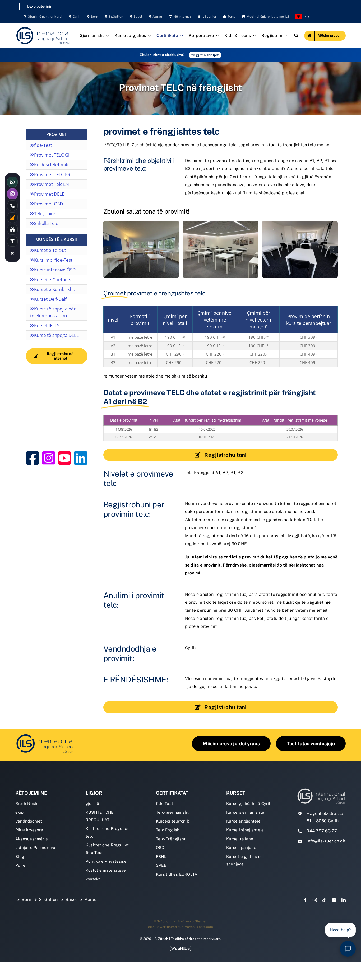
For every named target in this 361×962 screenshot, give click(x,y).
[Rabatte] (12, 229)
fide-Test (43, 145)
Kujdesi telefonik (51, 165)
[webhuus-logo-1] (180, 947)
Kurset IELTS (46, 325)
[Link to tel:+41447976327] (12, 205)
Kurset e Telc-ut (50, 250)
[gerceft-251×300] (56, 373)
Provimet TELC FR (52, 174)
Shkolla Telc (46, 223)
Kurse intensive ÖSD (55, 270)
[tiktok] (324, 900)
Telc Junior (44, 213)
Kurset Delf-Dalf (50, 299)
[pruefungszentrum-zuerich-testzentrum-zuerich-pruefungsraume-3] (141, 249)
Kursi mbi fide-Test (53, 260)
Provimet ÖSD (48, 204)
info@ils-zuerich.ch (326, 840)
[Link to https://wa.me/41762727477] (12, 182)
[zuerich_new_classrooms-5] (300, 249)
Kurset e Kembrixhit (54, 289)
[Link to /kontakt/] (12, 217)
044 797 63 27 (322, 830)
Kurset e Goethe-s (52, 279)
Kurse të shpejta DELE (56, 335)
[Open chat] (348, 949)
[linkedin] (343, 900)
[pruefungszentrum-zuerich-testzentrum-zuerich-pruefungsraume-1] (220, 249)
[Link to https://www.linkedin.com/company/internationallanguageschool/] (80, 457)
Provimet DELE (49, 194)
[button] (107, 249)
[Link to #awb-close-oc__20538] (12, 253)
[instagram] (315, 900)
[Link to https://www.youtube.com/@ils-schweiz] (64, 457)
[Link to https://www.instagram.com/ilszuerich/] (48, 457)
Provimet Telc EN (51, 184)
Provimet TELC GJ (52, 155)
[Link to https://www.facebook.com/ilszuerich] (32, 457)
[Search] (296, 35)
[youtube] (334, 900)
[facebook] (305, 900)
